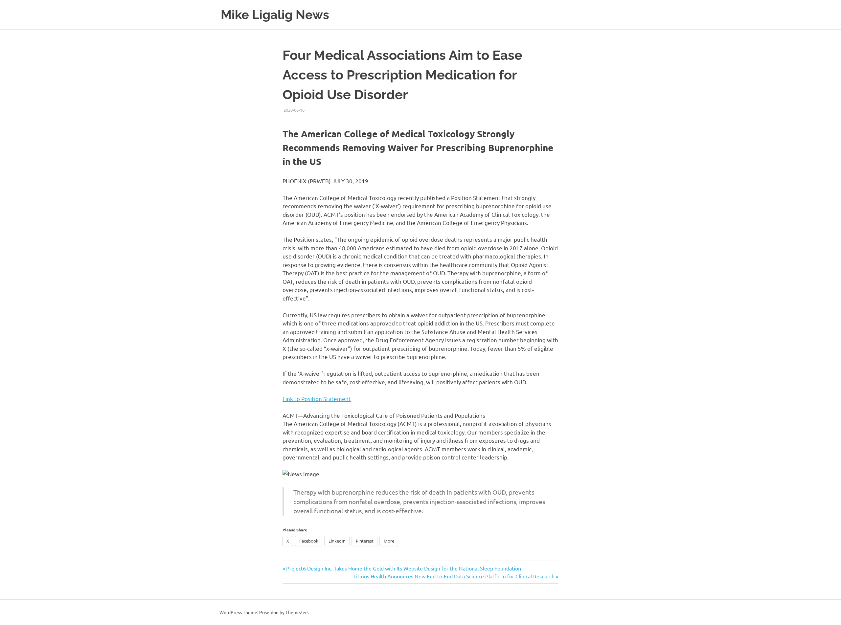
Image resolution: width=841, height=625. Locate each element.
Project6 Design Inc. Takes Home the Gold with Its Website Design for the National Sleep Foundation (403, 568)
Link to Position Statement (317, 398)
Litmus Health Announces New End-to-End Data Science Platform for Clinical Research (454, 576)
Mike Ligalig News (275, 14)
